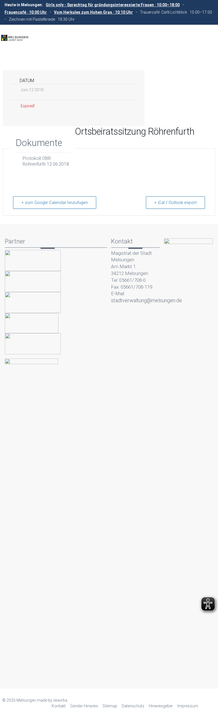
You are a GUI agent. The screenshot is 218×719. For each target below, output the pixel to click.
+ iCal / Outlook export (175, 202)
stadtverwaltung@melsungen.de (146, 300)
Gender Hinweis (84, 706)
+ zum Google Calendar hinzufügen (54, 202)
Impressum (187, 706)
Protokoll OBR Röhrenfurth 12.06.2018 (46, 161)
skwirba (60, 700)
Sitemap (109, 706)
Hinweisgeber (161, 706)
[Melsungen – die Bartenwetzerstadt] (14, 37)
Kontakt (59, 706)
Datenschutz (133, 706)
